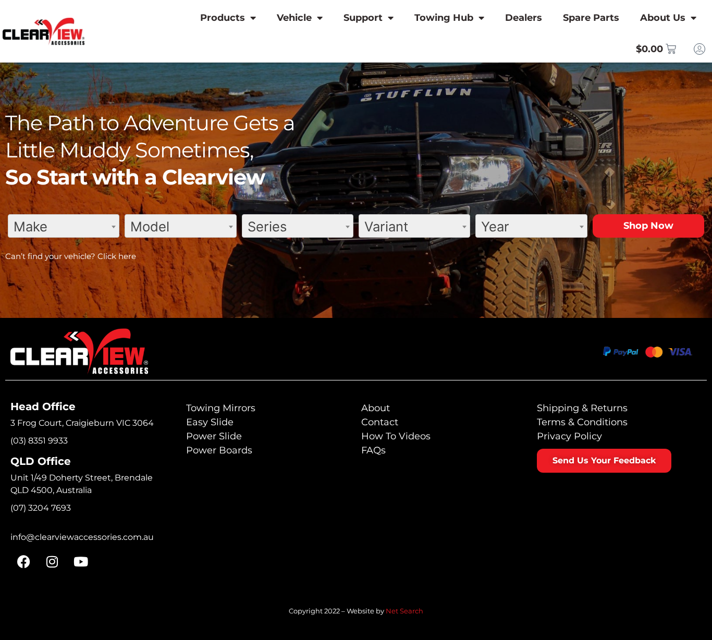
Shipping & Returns (582, 408)
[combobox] (63, 226)
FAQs (373, 450)
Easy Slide (210, 422)
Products (222, 17)
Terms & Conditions (582, 422)
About (375, 408)
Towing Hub (443, 17)
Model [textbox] (149, 226)
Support (363, 17)
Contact (379, 422)
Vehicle (294, 17)
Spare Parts (591, 17)
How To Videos (396, 436)
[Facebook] (23, 562)
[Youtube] (81, 562)
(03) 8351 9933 (39, 441)
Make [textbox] (30, 226)
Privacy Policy (569, 436)
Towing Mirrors (220, 408)
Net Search (404, 611)
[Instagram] (52, 562)
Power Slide (214, 436)
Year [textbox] (495, 226)
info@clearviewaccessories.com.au (82, 537)
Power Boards (219, 450)
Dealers (523, 17)
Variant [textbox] (386, 226)
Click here (116, 256)
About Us (662, 17)
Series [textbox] (267, 226)
